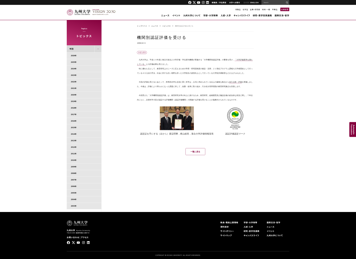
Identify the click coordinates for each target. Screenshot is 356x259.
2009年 (73, 167)
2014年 (73, 134)
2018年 (73, 108)
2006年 (73, 186)
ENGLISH (254, 2)
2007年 (73, 180)
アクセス (85, 237)
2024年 (73, 69)
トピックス (166, 26)
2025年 (73, 62)
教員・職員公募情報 (229, 222)
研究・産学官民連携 (262, 15)
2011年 (73, 154)
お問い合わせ (73, 237)
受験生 (238, 9)
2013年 (73, 141)
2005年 (73, 193)
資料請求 (224, 226)
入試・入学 (226, 15)
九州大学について (192, 15)
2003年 (73, 206)
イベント (176, 15)
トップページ (142, 26)
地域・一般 (266, 9)
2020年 (73, 95)
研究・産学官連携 (251, 231)
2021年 (73, 88)
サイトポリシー (227, 231)
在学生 (245, 9)
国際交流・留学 (282, 15)
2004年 (73, 199)
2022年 (73, 82)
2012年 (73, 147)
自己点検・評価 (235, 82)
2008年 (73, 173)
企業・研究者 (255, 9)
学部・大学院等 (210, 15)
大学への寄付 (234, 2)
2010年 (73, 160)
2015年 (73, 128)
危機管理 (284, 9)
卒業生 (275, 9)
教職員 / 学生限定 (219, 2)
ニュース (165, 15)
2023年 (73, 75)
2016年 (73, 121)
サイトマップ (226, 235)
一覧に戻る (195, 152)
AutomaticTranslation (352, 129)
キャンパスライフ (242, 15)
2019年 (73, 101)
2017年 (73, 114)
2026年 (73, 56)
